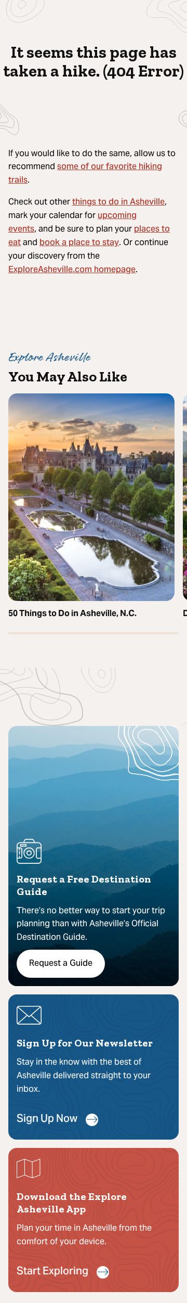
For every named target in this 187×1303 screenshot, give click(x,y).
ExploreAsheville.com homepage (72, 270)
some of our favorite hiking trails (85, 173)
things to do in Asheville (118, 202)
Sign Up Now (47, 1119)
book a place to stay (79, 243)
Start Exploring (52, 1272)
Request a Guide (60, 964)
